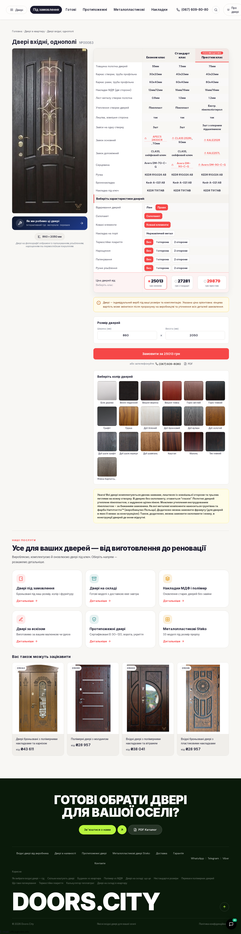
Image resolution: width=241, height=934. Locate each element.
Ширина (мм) (104, 328)
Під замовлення (46, 9)
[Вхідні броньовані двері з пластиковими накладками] (203, 709)
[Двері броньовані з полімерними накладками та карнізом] (38, 709)
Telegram (213, 858)
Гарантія (178, 853)
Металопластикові (129, 9)
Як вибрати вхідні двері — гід (28, 878)
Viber (226, 858)
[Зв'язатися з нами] (122, 829)
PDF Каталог (147, 829)
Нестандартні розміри (166, 878)
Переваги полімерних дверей (197, 878)
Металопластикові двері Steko (131, 853)
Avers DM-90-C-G (184, 165)
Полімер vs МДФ (113, 878)
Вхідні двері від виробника (32, 853)
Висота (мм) (171, 328)
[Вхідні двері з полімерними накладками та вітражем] (148, 709)
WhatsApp (197, 858)
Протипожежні (95, 9)
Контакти (100, 863)
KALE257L (213, 153)
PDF (190, 363)
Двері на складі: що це (138, 878)
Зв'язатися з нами (97, 829)
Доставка (161, 853)
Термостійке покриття (51, 883)
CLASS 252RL (183, 138)
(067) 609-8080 (170, 364)
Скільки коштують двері (60, 878)
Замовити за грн (161, 354)
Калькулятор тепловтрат (80, 883)
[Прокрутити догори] (224, 906)
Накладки (159, 9)
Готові (71, 9)
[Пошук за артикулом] (216, 10)
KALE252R (213, 140)
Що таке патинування (24, 883)
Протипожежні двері (94, 853)
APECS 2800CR (157, 138)
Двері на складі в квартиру (112, 883)
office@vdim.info (19, 931)
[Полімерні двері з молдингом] (93, 709)
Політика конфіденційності (214, 924)
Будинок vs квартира (89, 878)
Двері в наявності (65, 853)
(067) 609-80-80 (194, 9)
